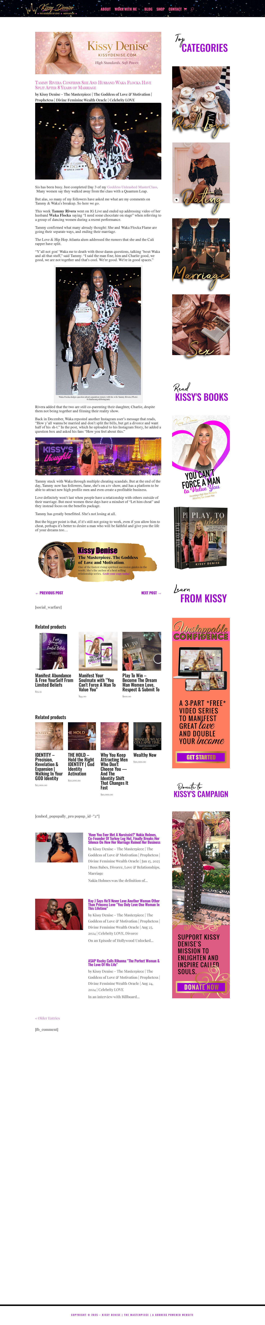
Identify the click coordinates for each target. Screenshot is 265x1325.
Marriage (95, 873)
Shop (160, 10)
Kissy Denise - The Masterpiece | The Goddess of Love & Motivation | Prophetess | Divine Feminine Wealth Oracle (124, 854)
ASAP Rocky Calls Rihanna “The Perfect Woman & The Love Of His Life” (124, 962)
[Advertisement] (201, 1155)
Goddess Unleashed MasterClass (132, 186)
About (106, 10)
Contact (175, 10)
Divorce (116, 867)
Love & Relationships (141, 867)
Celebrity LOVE (122, 99)
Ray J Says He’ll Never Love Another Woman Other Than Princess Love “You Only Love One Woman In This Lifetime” (124, 904)
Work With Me (126, 10)
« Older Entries (47, 1018)
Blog (148, 10)
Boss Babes (99, 867)
